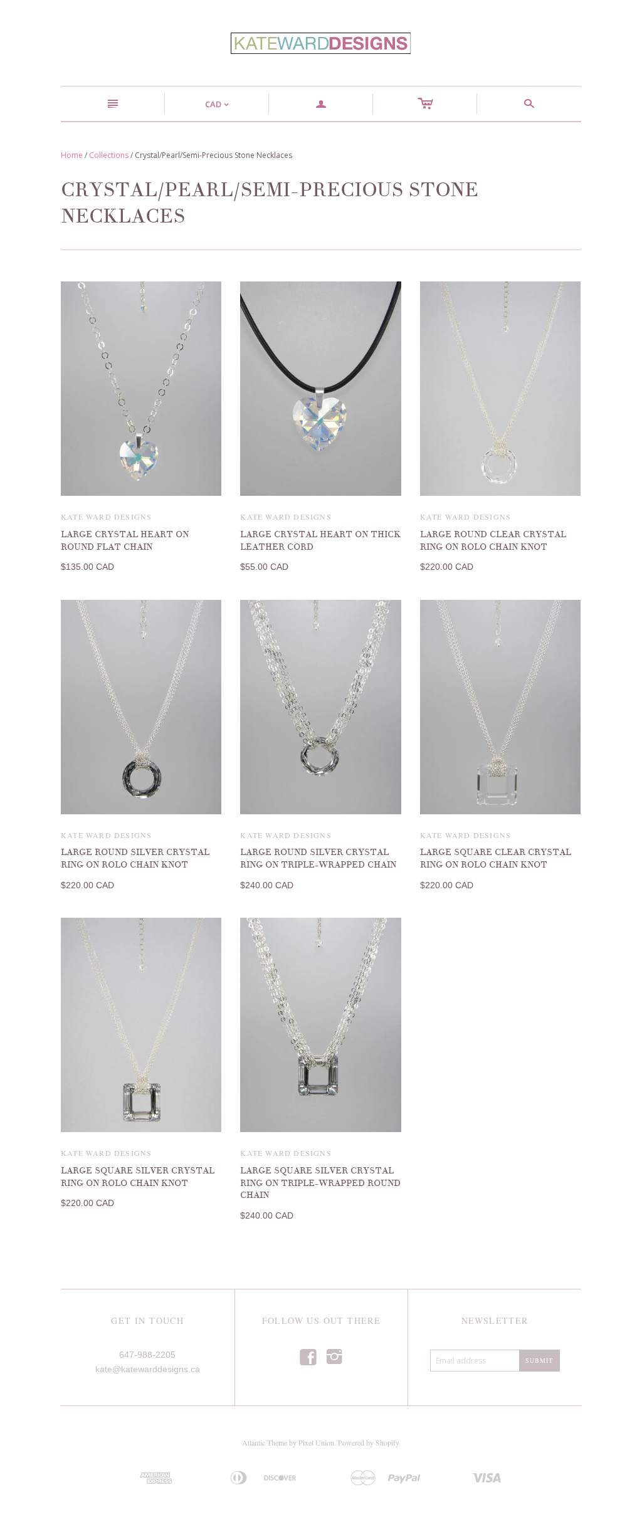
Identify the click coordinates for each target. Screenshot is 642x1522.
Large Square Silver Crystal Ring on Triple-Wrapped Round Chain (320, 1182)
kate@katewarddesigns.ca (147, 1369)
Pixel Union (316, 1442)
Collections (109, 155)
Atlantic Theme (264, 1442)
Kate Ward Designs (106, 517)
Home (72, 155)
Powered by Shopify (368, 1442)
